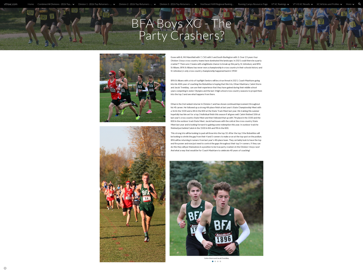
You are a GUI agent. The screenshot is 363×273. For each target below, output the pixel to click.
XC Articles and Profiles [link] (328, 4)
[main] (181, 29)
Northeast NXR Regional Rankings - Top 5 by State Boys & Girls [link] (217, 4)
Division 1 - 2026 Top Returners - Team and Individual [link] (95, 4)
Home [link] (31, 4)
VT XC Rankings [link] (278, 4)
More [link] (349, 4)
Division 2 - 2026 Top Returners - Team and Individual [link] (136, 4)
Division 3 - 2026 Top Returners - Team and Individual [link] (177, 4)
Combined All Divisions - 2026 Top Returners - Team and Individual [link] (55, 4)
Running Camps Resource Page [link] (253, 4)
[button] (359, 4)
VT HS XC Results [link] (301, 4)
